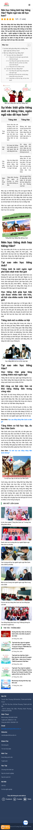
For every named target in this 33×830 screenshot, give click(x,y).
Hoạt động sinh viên (7, 757)
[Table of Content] (28, 45)
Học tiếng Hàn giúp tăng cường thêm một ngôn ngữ (19, 71)
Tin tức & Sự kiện (6, 749)
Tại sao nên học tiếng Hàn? (15, 69)
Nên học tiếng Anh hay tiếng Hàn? (13, 53)
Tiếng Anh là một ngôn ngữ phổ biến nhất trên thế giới (18, 58)
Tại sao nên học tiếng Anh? (15, 55)
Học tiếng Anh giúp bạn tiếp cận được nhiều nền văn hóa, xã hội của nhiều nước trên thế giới (19, 62)
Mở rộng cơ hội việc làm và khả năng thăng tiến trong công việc (18, 75)
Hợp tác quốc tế (5, 777)
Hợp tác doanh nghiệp (7, 773)
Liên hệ (3, 785)
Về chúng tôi (4, 745)
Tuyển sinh (4, 761)
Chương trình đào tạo (7, 769)
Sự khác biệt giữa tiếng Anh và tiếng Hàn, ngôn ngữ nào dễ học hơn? (15, 50)
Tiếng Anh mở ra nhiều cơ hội (16, 66)
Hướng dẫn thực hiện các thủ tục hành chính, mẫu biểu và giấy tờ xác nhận (21, 634)
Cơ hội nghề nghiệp (6, 789)
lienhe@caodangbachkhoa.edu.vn (11, 728)
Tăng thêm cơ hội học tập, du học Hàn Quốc (19, 79)
